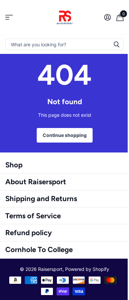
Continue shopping (65, 135)
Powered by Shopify (87, 269)
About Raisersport (35, 181)
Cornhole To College (39, 249)
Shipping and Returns (41, 198)
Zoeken (116, 44)
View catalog (9, 17)
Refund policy (28, 232)
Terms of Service (33, 215)
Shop (13, 164)
